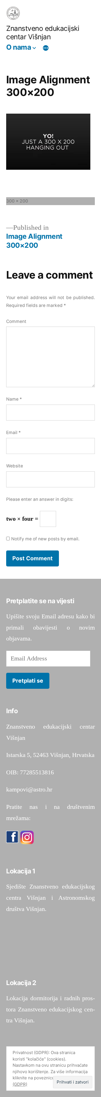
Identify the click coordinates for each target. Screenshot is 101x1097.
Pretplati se (27, 680)
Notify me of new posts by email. (45, 538)
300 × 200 (17, 201)
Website (14, 466)
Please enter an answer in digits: (39, 499)
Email (13, 432)
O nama (18, 47)
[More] (45, 48)
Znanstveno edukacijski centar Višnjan (42, 32)
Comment (16, 321)
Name (14, 399)
